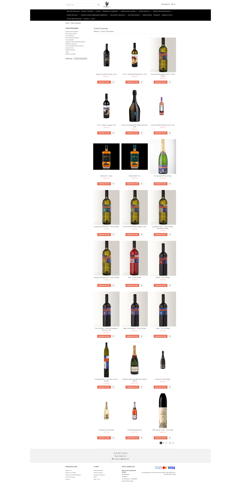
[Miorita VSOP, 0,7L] (134, 156)
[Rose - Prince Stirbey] (134, 258)
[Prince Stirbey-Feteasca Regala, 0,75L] (134, 207)
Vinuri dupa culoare (70, 33)
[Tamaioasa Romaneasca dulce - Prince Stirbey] (163, 55)
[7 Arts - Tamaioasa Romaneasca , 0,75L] (134, 55)
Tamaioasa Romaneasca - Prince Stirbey (106, 277)
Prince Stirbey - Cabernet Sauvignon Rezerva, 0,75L (106, 329)
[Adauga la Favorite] (113, 82)
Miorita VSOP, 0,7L (134, 176)
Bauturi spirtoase (70, 50)
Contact (86, 19)
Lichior (67, 52)
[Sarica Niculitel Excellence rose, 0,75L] (163, 105)
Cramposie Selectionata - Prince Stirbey (106, 227)
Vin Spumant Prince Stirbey (162, 176)
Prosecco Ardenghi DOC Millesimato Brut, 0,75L (135, 126)
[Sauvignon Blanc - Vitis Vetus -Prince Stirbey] (106, 359)
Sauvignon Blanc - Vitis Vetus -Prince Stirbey (106, 380)
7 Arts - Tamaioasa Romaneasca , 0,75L (134, 74)
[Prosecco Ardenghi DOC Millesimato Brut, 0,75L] (134, 105)
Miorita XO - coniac (106, 176)
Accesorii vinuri (69, 48)
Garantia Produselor (99, 475)
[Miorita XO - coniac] (106, 156)
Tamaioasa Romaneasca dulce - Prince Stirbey (163, 75)
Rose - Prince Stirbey (134, 277)
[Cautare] (98, 4)
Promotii (157, 15)
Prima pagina (147, 15)
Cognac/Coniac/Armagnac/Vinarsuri (75, 42)
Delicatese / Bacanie (70, 44)
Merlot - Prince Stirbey (163, 277)
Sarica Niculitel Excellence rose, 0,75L (163, 125)
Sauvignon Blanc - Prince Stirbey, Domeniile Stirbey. (162, 227)
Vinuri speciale (69, 40)
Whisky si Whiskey (70, 54)
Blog (93, 19)
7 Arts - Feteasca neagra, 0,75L (106, 125)
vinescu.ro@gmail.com (121, 459)
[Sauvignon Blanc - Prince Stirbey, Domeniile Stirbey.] (163, 207)
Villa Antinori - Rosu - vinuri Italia (162, 430)
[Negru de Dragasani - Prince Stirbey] (134, 309)
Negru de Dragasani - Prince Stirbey (134, 328)
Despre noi (68, 470)
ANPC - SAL (97, 479)
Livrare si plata (167, 15)
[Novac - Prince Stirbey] (163, 309)
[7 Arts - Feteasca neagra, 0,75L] (106, 105)
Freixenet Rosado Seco (135, 430)
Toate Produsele (76, 23)
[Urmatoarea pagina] (173, 443)
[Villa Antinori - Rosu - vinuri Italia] (163, 410)
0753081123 (121, 456)
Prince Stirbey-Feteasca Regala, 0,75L (134, 227)
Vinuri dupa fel (69, 36)
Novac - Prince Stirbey (163, 328)
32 (170, 443)
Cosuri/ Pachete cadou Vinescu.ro (74, 46)
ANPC (95, 477)
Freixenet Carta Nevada (106, 430)
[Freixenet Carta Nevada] (106, 410)
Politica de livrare (70, 477)
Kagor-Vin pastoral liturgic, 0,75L (106, 74)
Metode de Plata (98, 470)
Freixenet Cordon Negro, (163, 379)
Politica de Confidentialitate (73, 475)
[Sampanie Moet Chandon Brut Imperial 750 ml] (134, 359)
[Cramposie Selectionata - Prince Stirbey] (106, 207)
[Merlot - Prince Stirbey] (163, 258)
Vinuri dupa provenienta (72, 38)
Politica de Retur (98, 472)
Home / (67, 23)
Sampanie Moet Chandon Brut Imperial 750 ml (134, 380)
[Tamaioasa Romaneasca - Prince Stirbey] (106, 258)
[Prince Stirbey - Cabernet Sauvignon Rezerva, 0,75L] (106, 309)
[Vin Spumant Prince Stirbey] (163, 156)
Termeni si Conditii (70, 472)
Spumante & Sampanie (71, 31)
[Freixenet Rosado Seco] (134, 410)
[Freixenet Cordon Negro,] (163, 359)
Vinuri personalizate (74, 19)
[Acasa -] (112, 4)
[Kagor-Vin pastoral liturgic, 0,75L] (106, 55)
